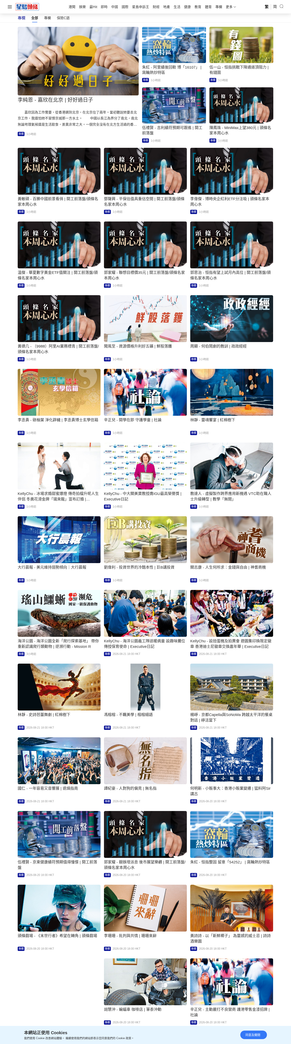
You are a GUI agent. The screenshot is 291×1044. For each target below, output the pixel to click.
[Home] (27, 6)
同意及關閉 (252, 1035)
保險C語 (63, 18)
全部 (34, 18)
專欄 (47, 18)
